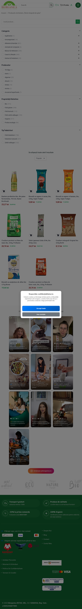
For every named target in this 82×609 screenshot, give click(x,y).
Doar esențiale (41, 314)
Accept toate (41, 308)
